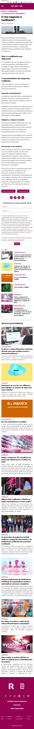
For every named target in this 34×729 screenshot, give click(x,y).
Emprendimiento (23, 191)
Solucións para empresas (17, 701)
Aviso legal (2, 718)
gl (29, 2)
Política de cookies (9, 718)
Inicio (4, 11)
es (31, 2)
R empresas (4, 0)
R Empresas (15, 234)
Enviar (17, 243)
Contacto (17, 705)
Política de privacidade (19, 718)
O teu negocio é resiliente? (13, 13)
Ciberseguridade (17, 708)
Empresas (13, 11)
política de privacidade (25, 230)
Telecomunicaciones (8, 191)
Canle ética (29, 718)
